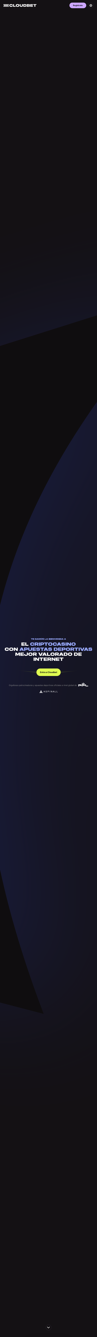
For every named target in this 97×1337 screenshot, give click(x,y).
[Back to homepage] (19, 5)
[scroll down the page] (48, 1327)
